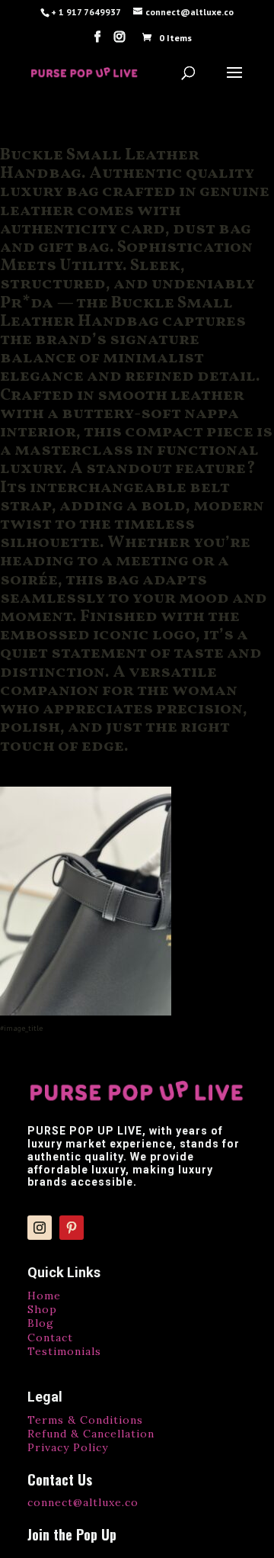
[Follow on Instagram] (39, 1227)
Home (44, 1295)
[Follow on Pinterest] (71, 1227)
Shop (42, 1309)
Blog (40, 1323)
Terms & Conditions (85, 1420)
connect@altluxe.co (83, 1502)
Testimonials (64, 1351)
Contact (50, 1337)
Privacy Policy (67, 1447)
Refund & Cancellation (91, 1434)
